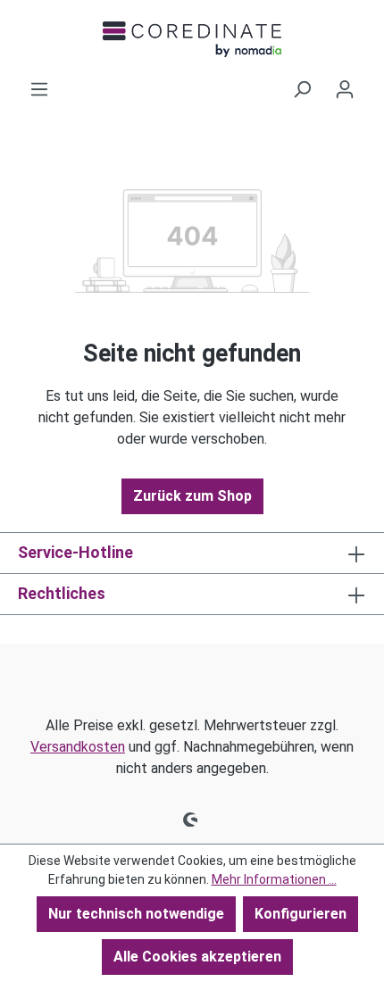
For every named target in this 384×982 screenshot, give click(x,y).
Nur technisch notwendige (136, 913)
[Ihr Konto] (344, 89)
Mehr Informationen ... (274, 879)
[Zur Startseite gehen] (192, 39)
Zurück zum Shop (192, 495)
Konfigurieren (300, 913)
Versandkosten (77, 746)
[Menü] (39, 89)
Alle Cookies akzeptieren (197, 956)
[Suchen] (301, 89)
